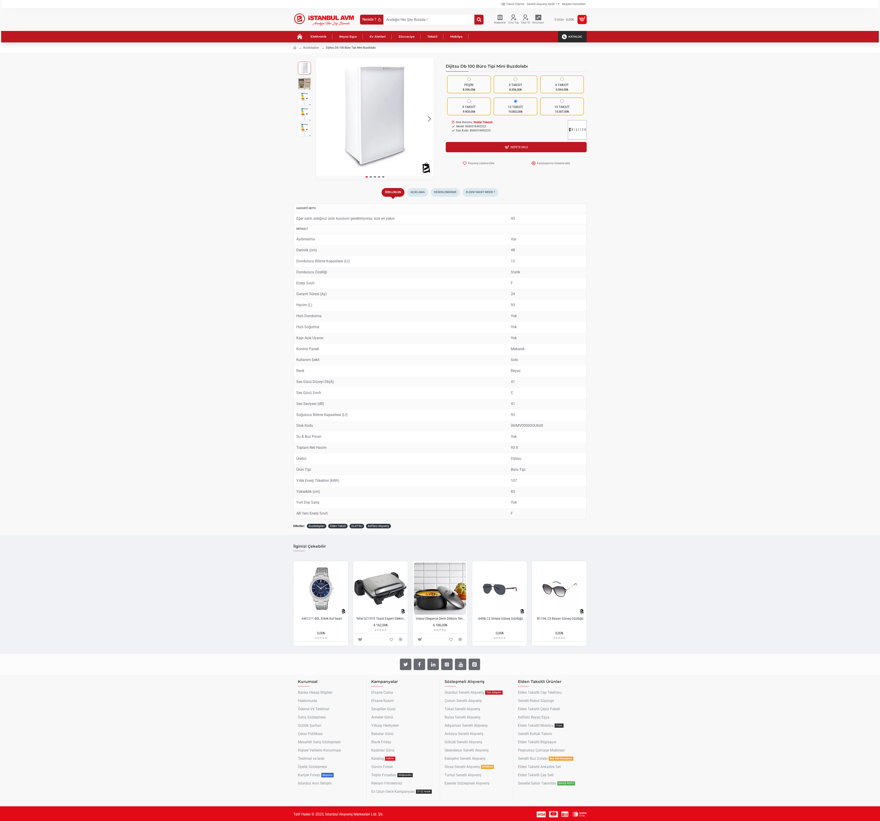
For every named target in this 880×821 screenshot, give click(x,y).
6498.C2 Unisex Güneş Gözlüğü (500, 618)
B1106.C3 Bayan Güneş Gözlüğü (560, 618)
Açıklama (417, 192)
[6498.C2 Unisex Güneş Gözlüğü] (499, 588)
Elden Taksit (338, 526)
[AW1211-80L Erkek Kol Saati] (321, 588)
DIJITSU (356, 526)
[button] (320, 118)
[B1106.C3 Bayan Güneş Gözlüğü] (559, 588)
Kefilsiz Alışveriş (378, 526)
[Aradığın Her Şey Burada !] (479, 20)
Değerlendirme (445, 192)
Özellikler (393, 192)
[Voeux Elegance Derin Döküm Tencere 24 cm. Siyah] (440, 588)
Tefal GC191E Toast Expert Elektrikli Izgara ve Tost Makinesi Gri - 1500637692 (381, 618)
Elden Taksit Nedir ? (480, 192)
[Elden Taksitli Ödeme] (564, 814)
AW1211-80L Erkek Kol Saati (322, 618)
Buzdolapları (311, 47)
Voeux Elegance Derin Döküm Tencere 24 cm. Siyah (441, 618)
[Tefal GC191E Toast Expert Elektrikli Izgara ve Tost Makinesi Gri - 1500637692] (380, 588)
